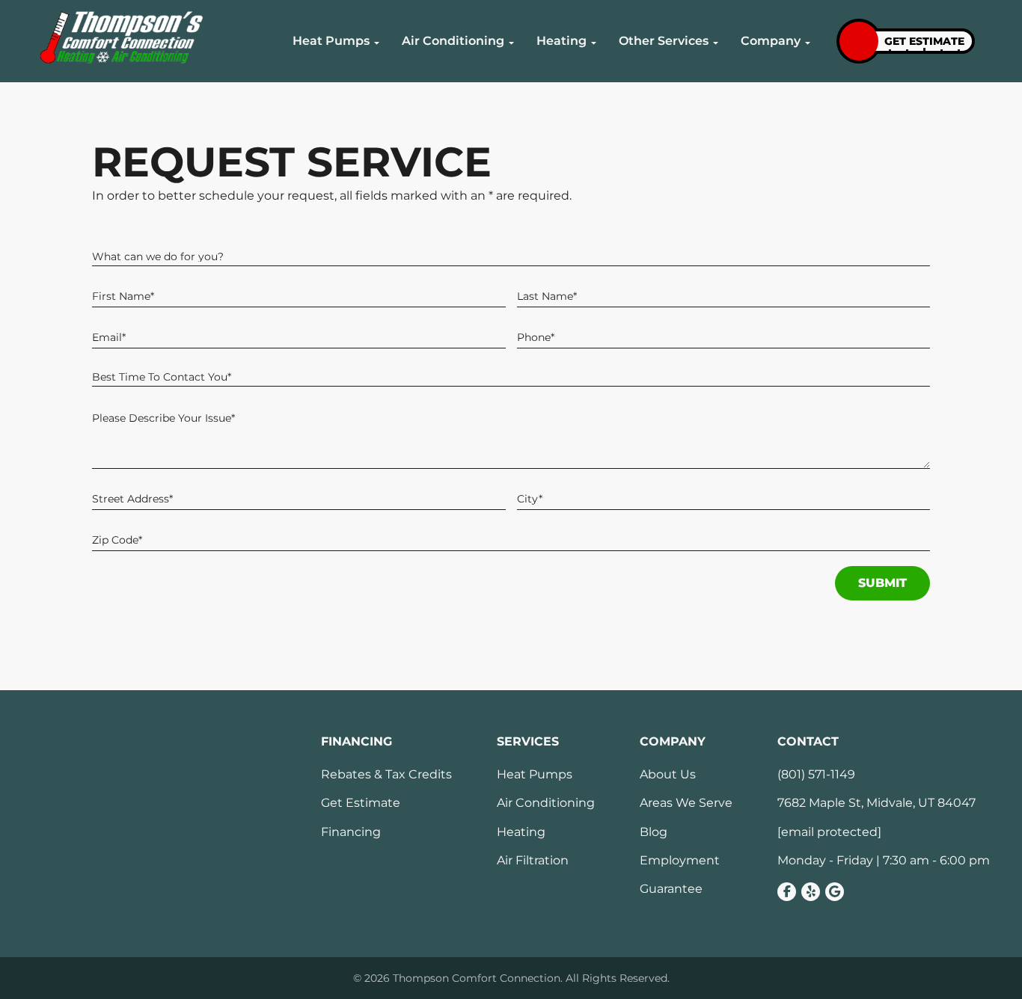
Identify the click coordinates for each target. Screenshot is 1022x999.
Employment (680, 860)
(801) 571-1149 (816, 774)
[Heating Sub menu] (593, 43)
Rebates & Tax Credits (386, 774)
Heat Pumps (331, 41)
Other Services (664, 41)
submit (882, 583)
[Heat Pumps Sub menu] (376, 43)
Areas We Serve (686, 803)
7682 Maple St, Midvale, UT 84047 (876, 803)
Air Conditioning (453, 41)
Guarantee (671, 889)
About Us (668, 774)
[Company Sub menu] (807, 43)
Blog (653, 832)
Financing (351, 832)
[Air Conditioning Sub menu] (511, 43)
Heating (561, 41)
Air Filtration (533, 860)
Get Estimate (360, 803)
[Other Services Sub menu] (715, 43)
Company (771, 41)
